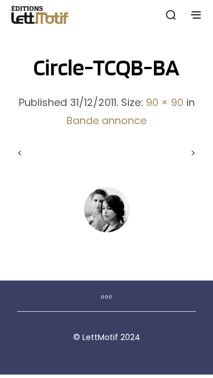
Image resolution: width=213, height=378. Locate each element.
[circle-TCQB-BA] (106, 208)
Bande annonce (106, 120)
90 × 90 (164, 102)
